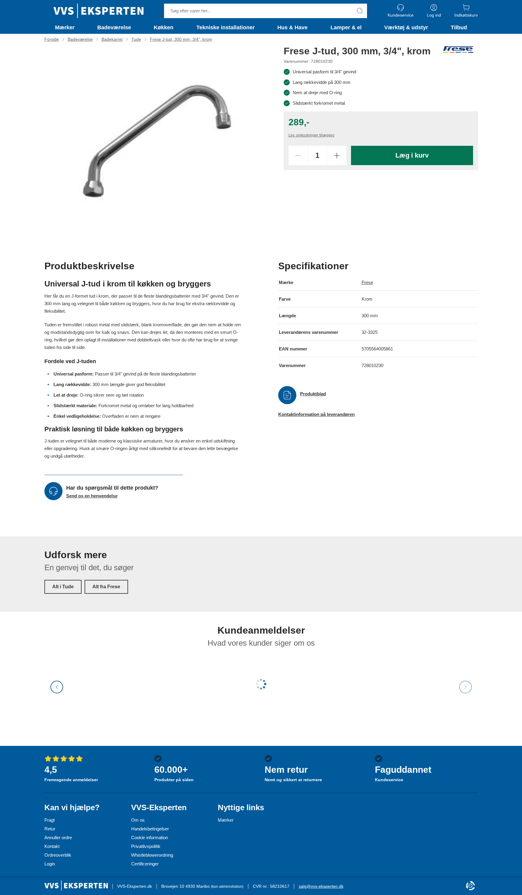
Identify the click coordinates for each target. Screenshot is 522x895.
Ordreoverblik (57, 855)
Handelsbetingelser (150, 828)
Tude (136, 39)
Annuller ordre (58, 837)
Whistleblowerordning (152, 855)
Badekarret (112, 39)
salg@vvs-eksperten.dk (321, 886)
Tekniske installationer (225, 27)
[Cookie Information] (470, 886)
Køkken (163, 27)
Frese (367, 282)
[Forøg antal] (336, 155)
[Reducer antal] (298, 155)
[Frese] (458, 49)
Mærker (65, 27)
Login (49, 863)
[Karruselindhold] (158, 141)
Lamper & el (346, 27)
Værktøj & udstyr (406, 27)
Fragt (49, 820)
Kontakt (52, 846)
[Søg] (360, 11)
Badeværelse (114, 27)
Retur (49, 828)
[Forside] (98, 11)
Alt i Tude (63, 586)
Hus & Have (292, 27)
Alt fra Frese (106, 586)
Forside (51, 39)
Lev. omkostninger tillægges (311, 135)
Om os (138, 820)
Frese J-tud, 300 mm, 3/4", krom (181, 39)
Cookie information (149, 837)
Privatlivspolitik (145, 846)
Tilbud (459, 27)
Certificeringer (145, 863)
